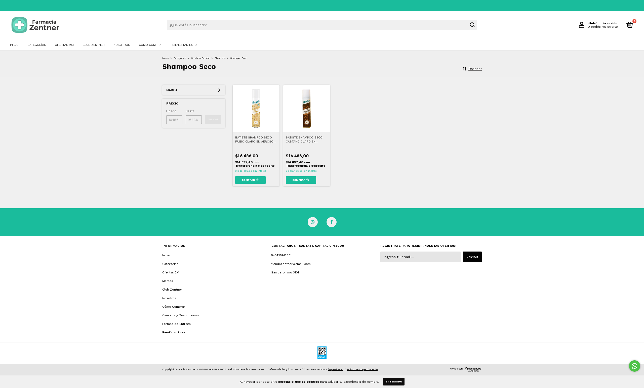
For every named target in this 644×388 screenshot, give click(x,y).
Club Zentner (94, 45)
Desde (171, 111)
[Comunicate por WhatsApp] (634, 366)
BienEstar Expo (184, 45)
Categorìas (180, 58)
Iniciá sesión (607, 23)
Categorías (36, 45)
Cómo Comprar (151, 45)
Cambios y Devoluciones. (181, 315)
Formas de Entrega (176, 324)
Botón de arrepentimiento (362, 369)
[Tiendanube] (466, 371)
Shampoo (220, 58)
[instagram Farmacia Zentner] (313, 222)
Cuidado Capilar (200, 58)
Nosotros (121, 45)
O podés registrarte (603, 26)
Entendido (394, 381)
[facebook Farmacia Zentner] (332, 222)
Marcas (167, 281)
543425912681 (281, 255)
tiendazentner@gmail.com (291, 264)
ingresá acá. (335, 369)
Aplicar (213, 119)
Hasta (190, 111)
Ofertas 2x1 (64, 45)
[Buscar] (472, 24)
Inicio (14, 45)
